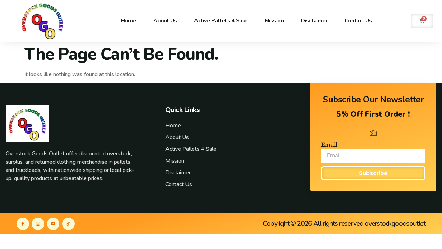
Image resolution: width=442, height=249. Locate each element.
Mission (274, 21)
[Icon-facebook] (23, 224)
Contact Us (358, 21)
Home (128, 21)
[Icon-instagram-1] (38, 224)
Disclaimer (314, 21)
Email (329, 144)
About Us (165, 21)
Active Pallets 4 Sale (221, 21)
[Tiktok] (68, 224)
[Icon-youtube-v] (53, 224)
